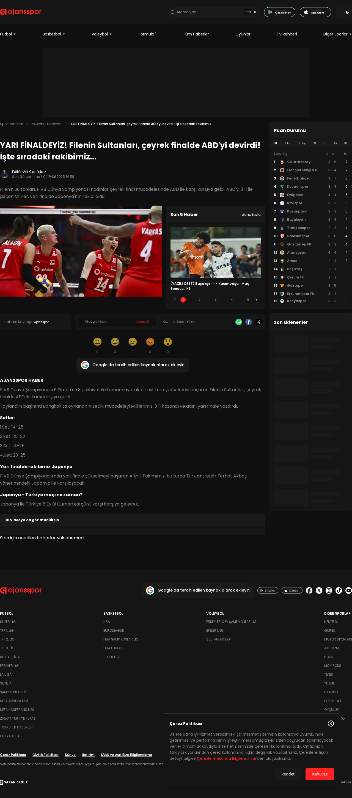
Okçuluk (331, 709)
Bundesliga (10, 657)
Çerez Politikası (13, 754)
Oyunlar (243, 34)
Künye (70, 754)
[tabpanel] (311, 228)
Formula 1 (147, 34)
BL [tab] (345, 143)
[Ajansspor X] (319, 590)
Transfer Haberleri (17, 727)
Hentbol (331, 621)
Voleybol (100, 34)
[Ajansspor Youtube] (348, 590)
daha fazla (251, 214)
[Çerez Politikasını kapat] (331, 723)
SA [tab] (335, 143)
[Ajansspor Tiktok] (339, 590)
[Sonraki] (256, 300)
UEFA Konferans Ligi (17, 709)
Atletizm (331, 648)
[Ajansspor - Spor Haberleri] (20, 12)
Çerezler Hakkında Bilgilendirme (226, 758)
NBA (106, 621)
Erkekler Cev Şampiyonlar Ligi (231, 621)
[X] (258, 322)
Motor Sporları (338, 639)
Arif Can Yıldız (34, 171)
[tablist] (311, 143)
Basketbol (52, 34)
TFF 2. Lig (7, 639)
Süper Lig (8, 621)
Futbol (6, 34)
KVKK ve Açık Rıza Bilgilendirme (126, 754)
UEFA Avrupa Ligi (14, 700)
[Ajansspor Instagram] (329, 590)
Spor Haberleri (11, 124)
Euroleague (113, 630)
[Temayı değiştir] (344, 12)
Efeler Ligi (214, 630)
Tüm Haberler (196, 34)
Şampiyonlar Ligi (14, 692)
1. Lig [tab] (288, 143)
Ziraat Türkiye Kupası (18, 718)
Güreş (329, 630)
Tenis (328, 674)
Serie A (6, 683)
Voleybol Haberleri (47, 124)
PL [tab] (315, 143)
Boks (328, 657)
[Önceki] (175, 300)
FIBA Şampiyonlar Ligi (121, 639)
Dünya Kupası (11, 736)
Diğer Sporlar (335, 34)
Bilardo (331, 692)
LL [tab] (324, 143)
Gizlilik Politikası (45, 754)
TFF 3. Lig (7, 648)
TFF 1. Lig (7, 630)
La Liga (6, 674)
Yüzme (329, 683)
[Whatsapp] (238, 322)
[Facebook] (248, 322)
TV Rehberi (287, 34)
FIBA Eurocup (114, 648)
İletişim (88, 754)
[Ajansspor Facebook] (309, 590)
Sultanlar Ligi (218, 639)
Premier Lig (9, 665)
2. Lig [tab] (302, 143)
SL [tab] (275, 143)
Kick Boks (332, 665)
